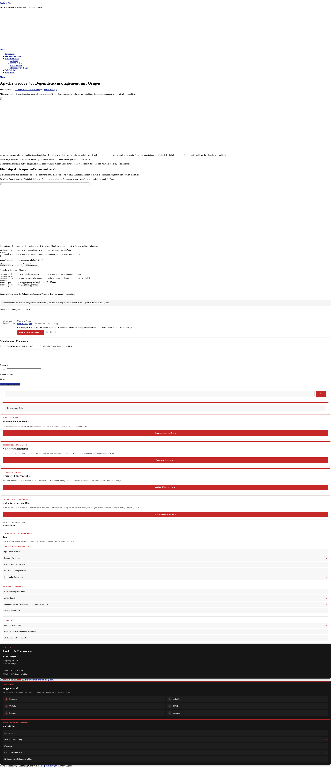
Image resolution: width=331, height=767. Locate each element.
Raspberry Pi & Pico (19, 68)
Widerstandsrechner (12, 611)
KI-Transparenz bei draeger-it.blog (18, 759)
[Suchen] (321, 394)
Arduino (14, 61)
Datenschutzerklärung (13, 739)
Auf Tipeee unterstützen (164, 514)
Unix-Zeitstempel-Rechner (14, 592)
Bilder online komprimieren (15, 571)
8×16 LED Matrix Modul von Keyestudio (20, 632)
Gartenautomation (13, 56)
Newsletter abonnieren (164, 460)
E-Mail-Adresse (7, 374)
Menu (2, 49)
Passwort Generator (12, 558)
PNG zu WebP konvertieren (15, 564)
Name (3, 370)
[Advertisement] (165, 29)
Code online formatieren (13, 577)
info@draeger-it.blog (19, 674)
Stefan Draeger (50, 89)
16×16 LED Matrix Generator (16, 638)
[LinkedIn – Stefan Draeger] (51, 332)
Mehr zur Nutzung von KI (100, 303)
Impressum (8, 733)
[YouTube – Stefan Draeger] (47, 332)
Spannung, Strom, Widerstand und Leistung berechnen (26, 604)
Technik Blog (6, 3)
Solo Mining (10, 70)
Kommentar (5, 365)
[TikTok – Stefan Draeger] (55, 332)
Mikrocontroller (12, 58)
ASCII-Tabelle (9, 598)
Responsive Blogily (49, 766)
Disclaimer (8, 746)
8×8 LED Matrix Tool (12, 625)
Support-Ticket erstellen (164, 433)
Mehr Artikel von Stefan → (31, 332)
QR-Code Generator (12, 552)
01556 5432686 (17, 670)
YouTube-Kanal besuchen (165, 487)
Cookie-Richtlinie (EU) (13, 752)
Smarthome (10, 54)
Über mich (9, 72)
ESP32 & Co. (16, 63)
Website (3, 379)
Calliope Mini (16, 65)
